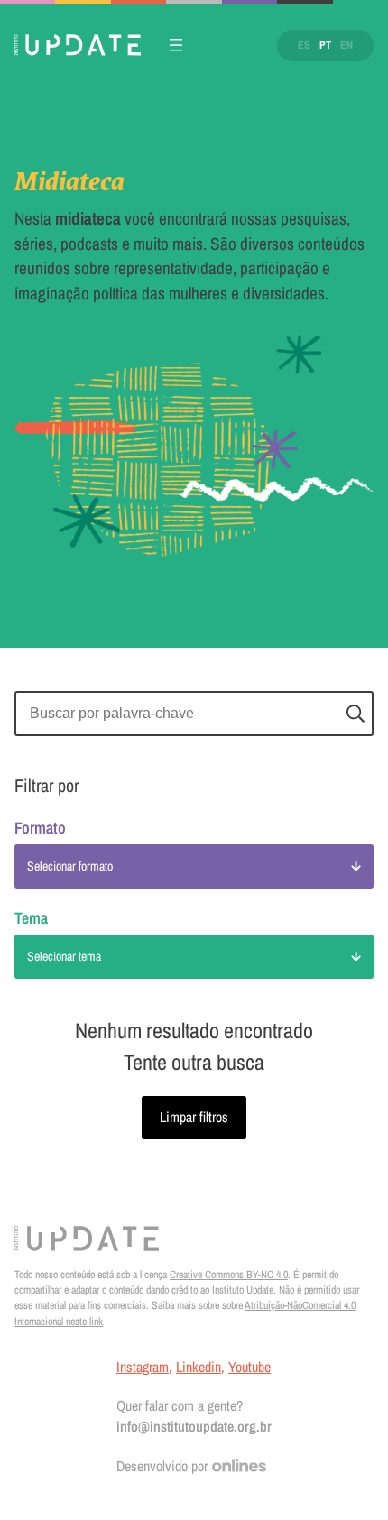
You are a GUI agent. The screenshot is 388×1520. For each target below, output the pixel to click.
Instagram (142, 1367)
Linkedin (198, 1367)
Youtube (249, 1367)
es (304, 45)
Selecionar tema (64, 956)
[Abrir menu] (176, 45)
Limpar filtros (194, 1117)
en (346, 45)
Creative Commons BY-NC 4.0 (229, 1274)
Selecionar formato (70, 866)
